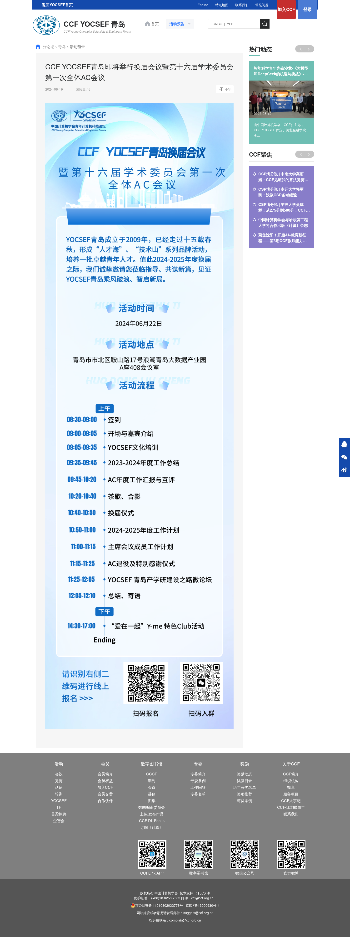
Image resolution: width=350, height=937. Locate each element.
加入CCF (286, 9)
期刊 (151, 780)
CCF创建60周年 (291, 807)
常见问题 (262, 4)
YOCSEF (59, 800)
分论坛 (49, 46)
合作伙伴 (105, 800)
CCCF (151, 774)
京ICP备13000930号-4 (203, 905)
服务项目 (291, 794)
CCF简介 (291, 774)
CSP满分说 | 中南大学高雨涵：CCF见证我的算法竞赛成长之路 (283, 177)
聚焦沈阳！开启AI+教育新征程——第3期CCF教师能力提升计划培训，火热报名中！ (282, 238)
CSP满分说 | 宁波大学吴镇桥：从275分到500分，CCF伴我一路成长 (284, 207)
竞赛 (59, 780)
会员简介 (105, 774)
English (203, 4)
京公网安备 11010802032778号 (159, 905)
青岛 (62, 46)
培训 (59, 794)
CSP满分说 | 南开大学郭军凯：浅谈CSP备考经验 (281, 192)
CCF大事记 (291, 800)
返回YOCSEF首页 (57, 4)
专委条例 (198, 780)
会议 (59, 774)
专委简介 (198, 774)
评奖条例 (244, 800)
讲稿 (151, 794)
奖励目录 (244, 780)
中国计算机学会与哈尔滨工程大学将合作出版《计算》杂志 (283, 222)
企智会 (59, 820)
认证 (59, 787)
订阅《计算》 (151, 827)
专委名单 (198, 794)
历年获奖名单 (244, 787)
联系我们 (242, 4)
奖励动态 (244, 774)
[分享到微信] (344, 458)
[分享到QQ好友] (344, 445)
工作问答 (198, 787)
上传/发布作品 (152, 814)
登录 (307, 9)
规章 (291, 787)
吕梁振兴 (58, 814)
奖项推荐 (244, 794)
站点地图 (222, 4)
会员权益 (105, 780)
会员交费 (105, 794)
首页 (155, 23)
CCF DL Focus (152, 820)
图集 (151, 800)
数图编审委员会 (151, 807)
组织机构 (291, 780)
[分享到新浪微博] (344, 470)
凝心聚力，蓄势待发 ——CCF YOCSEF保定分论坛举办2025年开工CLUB (281, 71)
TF (58, 807)
